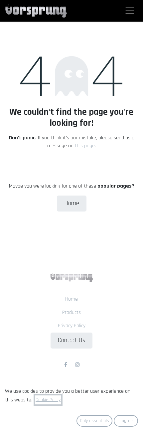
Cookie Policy (48, 400)
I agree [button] (126, 421)
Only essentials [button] (94, 421)
